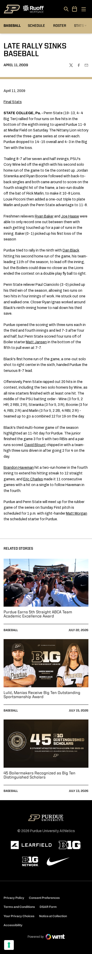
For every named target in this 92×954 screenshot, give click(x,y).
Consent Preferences (44, 898)
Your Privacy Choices (19, 916)
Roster (59, 26)
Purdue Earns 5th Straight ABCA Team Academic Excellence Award (38, 614)
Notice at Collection (53, 916)
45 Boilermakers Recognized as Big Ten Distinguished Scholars (39, 775)
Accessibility (13, 925)
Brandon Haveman (19, 468)
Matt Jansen (36, 342)
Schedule (36, 26)
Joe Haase (70, 216)
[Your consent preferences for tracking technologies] (9, 945)
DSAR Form (48, 907)
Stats (79, 26)
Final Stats (13, 102)
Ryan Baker (44, 216)
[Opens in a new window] (31, 845)
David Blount (35, 445)
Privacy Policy (14, 898)
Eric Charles (33, 479)
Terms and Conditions (19, 907)
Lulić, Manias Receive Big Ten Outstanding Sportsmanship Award (42, 695)
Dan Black (71, 250)
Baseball (11, 630)
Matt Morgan (76, 513)
